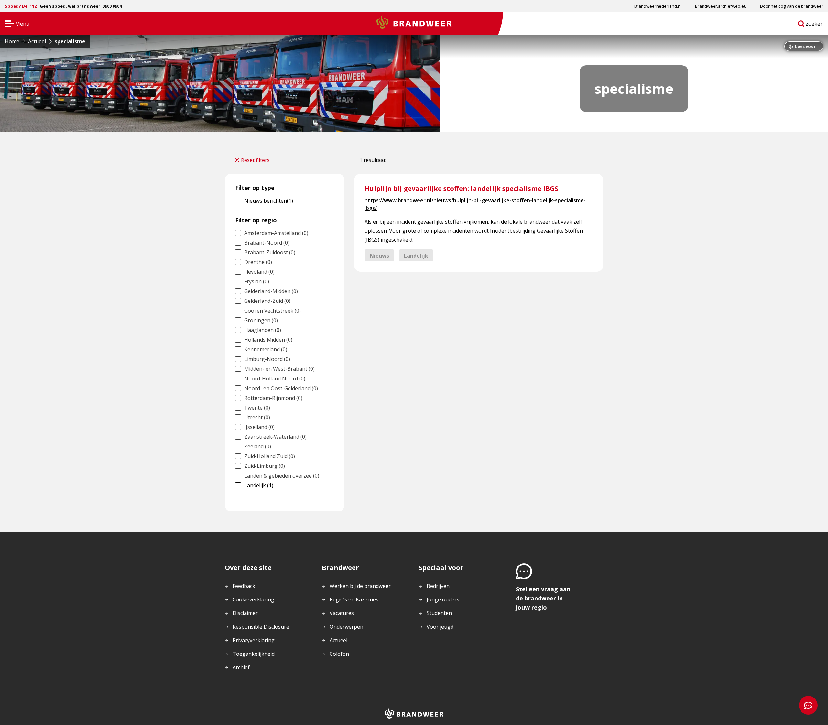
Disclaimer (245, 613)
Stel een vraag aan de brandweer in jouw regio (543, 598)
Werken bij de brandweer (360, 585)
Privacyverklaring (254, 640)
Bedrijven (438, 585)
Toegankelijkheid (254, 653)
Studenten (439, 613)
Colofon (339, 653)
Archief (241, 667)
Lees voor (805, 46)
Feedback (244, 585)
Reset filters (255, 160)
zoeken (814, 25)
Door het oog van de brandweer (791, 6)
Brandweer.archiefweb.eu (720, 6)
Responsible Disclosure (261, 626)
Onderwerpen (346, 626)
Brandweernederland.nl (657, 6)
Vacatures (342, 613)
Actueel (338, 640)
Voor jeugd (440, 626)
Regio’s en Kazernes (354, 599)
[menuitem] (658, 6)
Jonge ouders (443, 599)
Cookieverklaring (253, 599)
